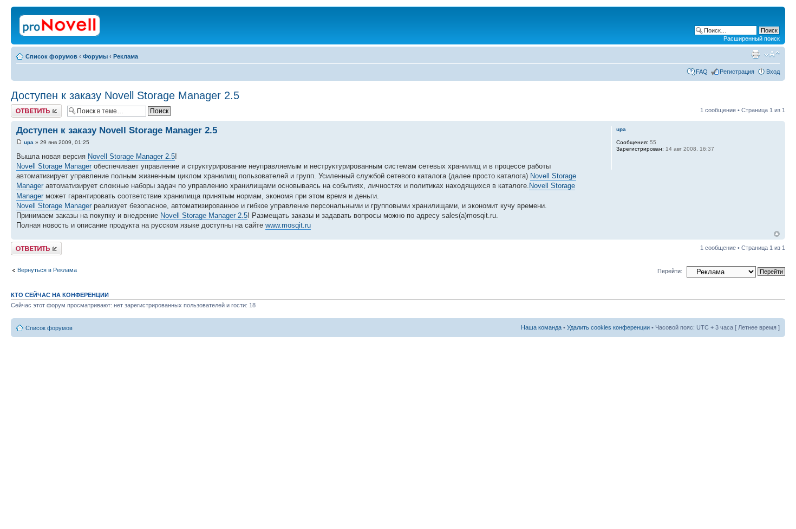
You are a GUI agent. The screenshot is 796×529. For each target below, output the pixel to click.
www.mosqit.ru (288, 225)
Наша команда (541, 327)
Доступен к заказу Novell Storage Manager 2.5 (125, 95)
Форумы (95, 56)
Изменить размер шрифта (772, 54)
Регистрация (737, 71)
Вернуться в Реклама (47, 270)
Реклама (125, 56)
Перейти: (669, 271)
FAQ (702, 71)
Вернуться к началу (777, 234)
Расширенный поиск (751, 38)
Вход (773, 71)
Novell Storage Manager (54, 166)
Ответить (24, 107)
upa (29, 142)
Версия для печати (755, 54)
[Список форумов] (60, 23)
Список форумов (51, 56)
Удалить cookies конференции (608, 327)
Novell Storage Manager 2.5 (131, 156)
